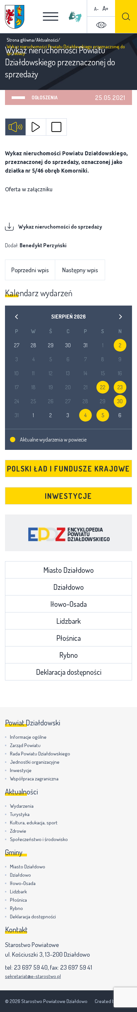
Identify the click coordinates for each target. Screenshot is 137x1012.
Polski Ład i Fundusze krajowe (68, 468)
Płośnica (68, 637)
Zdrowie (18, 831)
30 (120, 401)
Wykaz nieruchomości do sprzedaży (60, 226)
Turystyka (20, 814)
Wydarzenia (22, 806)
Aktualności (47, 40)
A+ (105, 8)
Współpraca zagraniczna (34, 778)
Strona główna (20, 40)
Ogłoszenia (45, 97)
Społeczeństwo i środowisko (39, 839)
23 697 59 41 (76, 967)
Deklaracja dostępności (68, 671)
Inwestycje (68, 496)
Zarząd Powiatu (25, 745)
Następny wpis (80, 270)
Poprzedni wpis (30, 270)
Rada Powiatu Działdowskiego (40, 753)
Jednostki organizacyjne (35, 762)
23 (120, 387)
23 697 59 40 (31, 967)
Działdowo (68, 586)
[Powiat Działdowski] (14, 17)
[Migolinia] (75, 16)
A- (96, 9)
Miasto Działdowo (68, 569)
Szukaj (126, 16)
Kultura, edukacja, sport (34, 822)
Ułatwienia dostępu (101, 25)
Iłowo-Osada (68, 603)
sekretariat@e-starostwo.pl (33, 976)
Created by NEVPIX (113, 1001)
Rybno (68, 654)
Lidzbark (68, 620)
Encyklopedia (68, 532)
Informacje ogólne (28, 737)
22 (102, 387)
